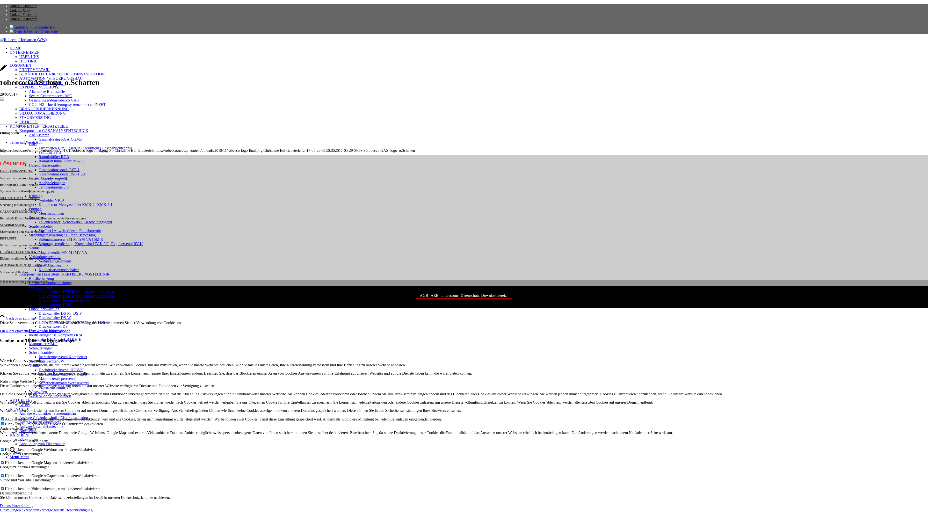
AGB (424, 295)
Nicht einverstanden (21, 331)
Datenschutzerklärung (16, 506)
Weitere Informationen (53, 331)
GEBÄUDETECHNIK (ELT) (19, 252)
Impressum (450, 295)
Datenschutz (470, 295)
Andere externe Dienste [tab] (18, 428)
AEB (435, 295)
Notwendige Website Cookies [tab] (22, 381)
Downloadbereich (494, 295)
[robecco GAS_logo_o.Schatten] (3, 71)
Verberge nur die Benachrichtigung (66, 510)
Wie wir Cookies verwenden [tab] (22, 361)
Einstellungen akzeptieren (19, 510)
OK (3, 331)
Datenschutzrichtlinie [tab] (16, 493)
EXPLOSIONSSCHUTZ (16, 171)
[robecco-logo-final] (23, 40)
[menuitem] (469, 48)
